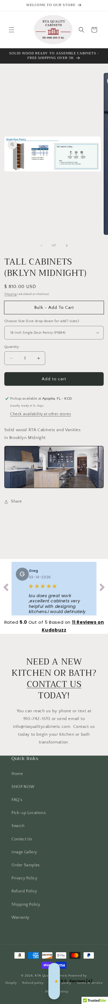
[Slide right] (66, 245)
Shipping (10, 294)
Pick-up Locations (29, 813)
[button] (11, 29)
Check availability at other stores (40, 414)
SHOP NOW (23, 787)
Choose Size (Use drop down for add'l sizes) (41, 321)
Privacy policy (60, 983)
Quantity (11, 347)
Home (17, 774)
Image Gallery (24, 852)
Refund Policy (24, 891)
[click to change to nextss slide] (102, 588)
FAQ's (17, 800)
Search (18, 826)
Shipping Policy (26, 904)
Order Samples (26, 865)
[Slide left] (41, 245)
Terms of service (90, 983)
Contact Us (22, 839)
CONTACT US (54, 684)
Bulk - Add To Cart (54, 307)
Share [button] (16, 501)
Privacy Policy (24, 878)
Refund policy (33, 983)
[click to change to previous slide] (6, 588)
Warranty (20, 917)
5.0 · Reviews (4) (54, 981)
